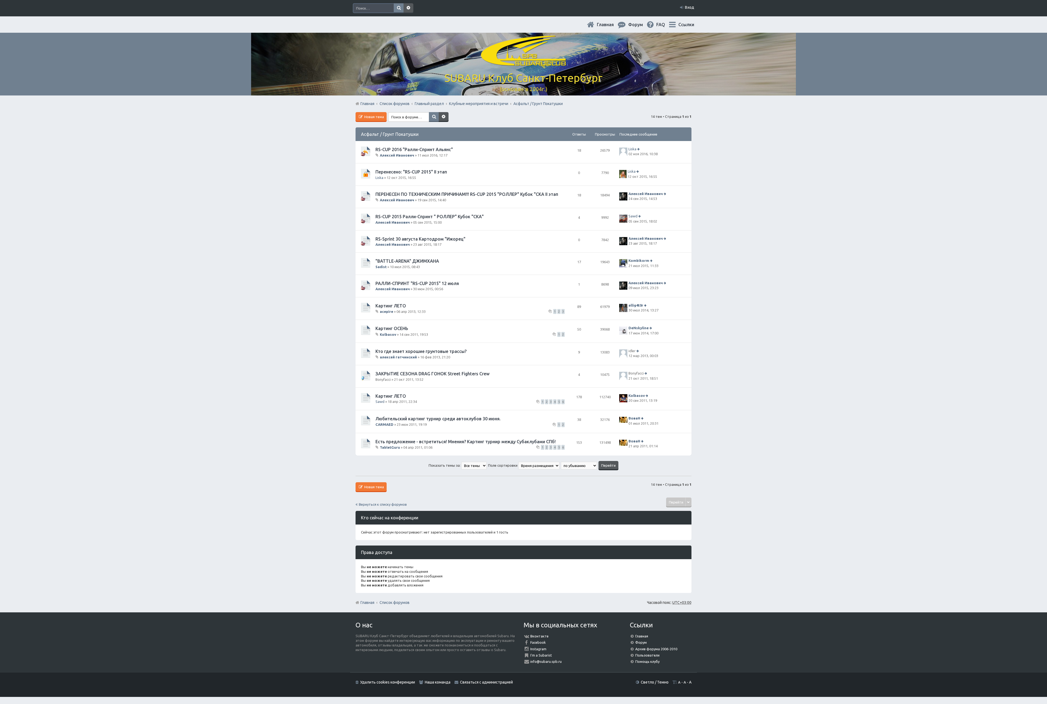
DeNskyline (638, 328)
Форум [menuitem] (640, 24)
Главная (609, 24)
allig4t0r (635, 305)
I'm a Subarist (541, 655)
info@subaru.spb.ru (546, 661)
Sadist (381, 267)
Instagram (538, 649)
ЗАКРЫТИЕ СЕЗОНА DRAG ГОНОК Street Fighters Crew (432, 373)
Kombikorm (638, 261)
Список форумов (395, 602)
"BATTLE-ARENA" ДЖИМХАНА (407, 261)
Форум (641, 642)
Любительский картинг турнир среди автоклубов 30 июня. (438, 418)
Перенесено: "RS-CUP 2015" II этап (411, 171)
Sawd (632, 216)
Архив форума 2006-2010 (656, 649)
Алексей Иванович (397, 155)
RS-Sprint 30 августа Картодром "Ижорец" (420, 238)
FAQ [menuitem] (665, 24)
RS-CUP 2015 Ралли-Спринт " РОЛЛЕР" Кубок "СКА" (429, 216)
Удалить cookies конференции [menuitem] (387, 682)
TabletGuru (390, 447)
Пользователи (647, 655)
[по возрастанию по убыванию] (579, 465)
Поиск (399, 8)
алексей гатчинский (398, 357)
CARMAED (384, 424)
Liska (632, 149)
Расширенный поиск (408, 8)
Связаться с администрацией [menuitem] (486, 682)
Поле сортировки (503, 465)
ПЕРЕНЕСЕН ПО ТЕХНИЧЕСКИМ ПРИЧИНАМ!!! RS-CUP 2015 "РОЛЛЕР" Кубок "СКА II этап (466, 194)
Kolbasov (388, 334)
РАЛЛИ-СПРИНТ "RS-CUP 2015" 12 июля (417, 283)
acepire (386, 311)
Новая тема (373, 117)
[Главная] (523, 62)
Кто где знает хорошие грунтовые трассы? (421, 351)
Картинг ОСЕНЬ (391, 328)
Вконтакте (539, 636)
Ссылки (686, 24)
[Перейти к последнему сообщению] (639, 149)
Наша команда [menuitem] (437, 682)
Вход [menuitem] (689, 7)
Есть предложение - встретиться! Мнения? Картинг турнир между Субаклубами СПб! (465, 441)
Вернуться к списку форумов (383, 504)
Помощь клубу (647, 661)
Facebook (538, 642)
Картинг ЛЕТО (390, 305)
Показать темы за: (445, 465)
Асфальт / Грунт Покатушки (390, 134)
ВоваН (634, 418)
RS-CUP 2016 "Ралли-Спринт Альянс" (414, 149)
